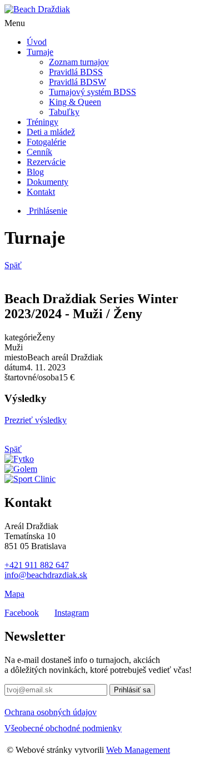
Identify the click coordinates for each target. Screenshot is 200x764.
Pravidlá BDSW (77, 82)
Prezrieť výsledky (35, 420)
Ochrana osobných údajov (50, 712)
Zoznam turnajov (79, 62)
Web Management (138, 750)
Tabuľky (64, 112)
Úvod (37, 42)
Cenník (39, 152)
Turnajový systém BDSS (92, 92)
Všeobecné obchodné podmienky (63, 728)
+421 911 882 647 (36, 565)
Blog (35, 172)
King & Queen (75, 102)
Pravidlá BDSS (76, 72)
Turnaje (40, 52)
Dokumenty (47, 182)
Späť (13, 265)
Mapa (14, 594)
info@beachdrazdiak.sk (45, 575)
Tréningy (42, 122)
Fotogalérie (46, 142)
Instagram (71, 612)
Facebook (21, 612)
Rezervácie (46, 162)
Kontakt (41, 192)
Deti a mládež (51, 132)
